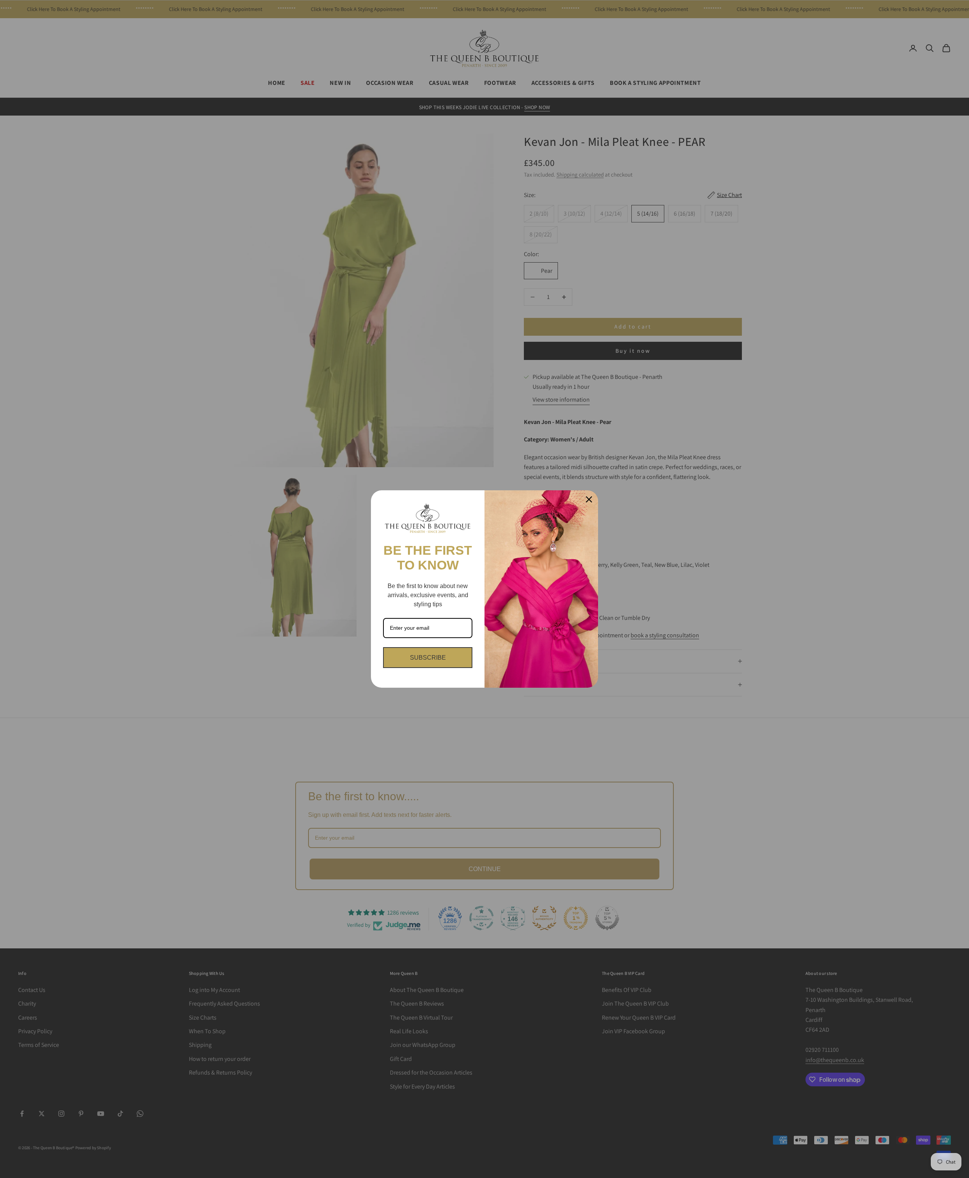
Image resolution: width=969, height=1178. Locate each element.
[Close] (589, 499)
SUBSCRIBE (428, 657)
